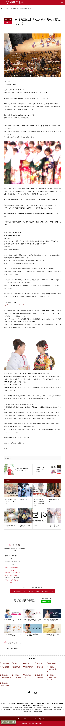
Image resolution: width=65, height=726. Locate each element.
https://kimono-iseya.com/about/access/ (16, 305)
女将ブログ (8, 19)
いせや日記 (7, 8)
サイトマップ (44, 719)
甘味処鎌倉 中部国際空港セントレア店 (52, 677)
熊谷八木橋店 (52, 663)
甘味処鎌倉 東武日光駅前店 (5, 684)
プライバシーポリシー (22, 719)
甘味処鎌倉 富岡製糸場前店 (5, 676)
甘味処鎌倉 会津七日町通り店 (52, 669)
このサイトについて (35, 719)
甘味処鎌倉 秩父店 (27, 676)
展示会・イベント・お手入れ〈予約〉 (41, 591)
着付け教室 (40, 667)
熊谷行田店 (16, 667)
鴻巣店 (27, 663)
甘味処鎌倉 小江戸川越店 (16, 676)
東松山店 (39, 663)
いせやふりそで (6, 663)
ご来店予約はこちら (19, 591)
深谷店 (15, 663)
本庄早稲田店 (29, 667)
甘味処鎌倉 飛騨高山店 (39, 676)
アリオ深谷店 (5, 667)
